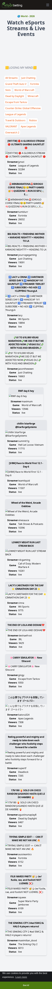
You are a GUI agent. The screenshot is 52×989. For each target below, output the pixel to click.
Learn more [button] (21, 977)
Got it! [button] (26, 985)
